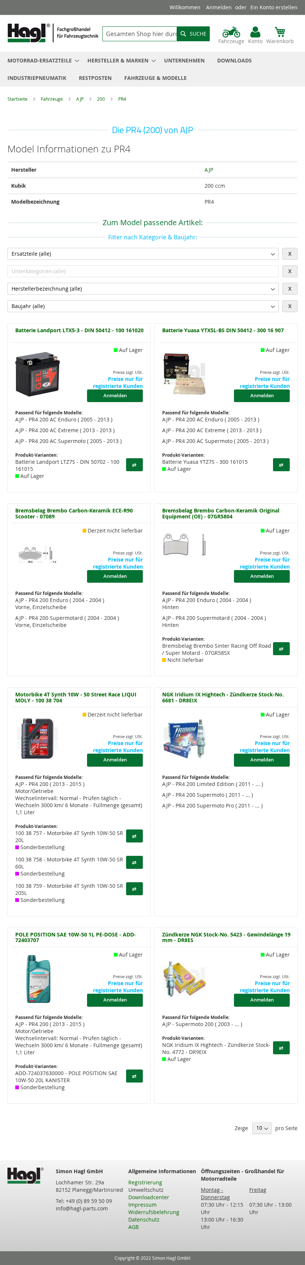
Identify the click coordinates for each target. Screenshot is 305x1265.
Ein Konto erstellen (274, 7)
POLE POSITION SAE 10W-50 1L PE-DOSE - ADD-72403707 (75, 937)
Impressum (142, 1204)
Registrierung (145, 1182)
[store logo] (53, 32)
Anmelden (219, 7)
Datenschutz (144, 1219)
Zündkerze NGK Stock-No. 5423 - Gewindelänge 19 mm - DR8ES (226, 937)
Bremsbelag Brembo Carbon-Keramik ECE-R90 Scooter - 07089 (74, 513)
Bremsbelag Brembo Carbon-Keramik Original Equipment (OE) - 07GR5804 (220, 513)
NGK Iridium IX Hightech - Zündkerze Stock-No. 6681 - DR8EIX (223, 697)
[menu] (152, 69)
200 (101, 99)
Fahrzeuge (52, 99)
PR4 (122, 99)
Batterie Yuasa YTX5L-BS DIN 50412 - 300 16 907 (223, 330)
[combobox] (156, 33)
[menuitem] (41, 60)
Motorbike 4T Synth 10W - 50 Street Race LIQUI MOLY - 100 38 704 (76, 697)
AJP (80, 99)
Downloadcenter (148, 1197)
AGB (133, 1226)
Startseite (18, 99)
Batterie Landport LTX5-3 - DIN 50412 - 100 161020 (79, 330)
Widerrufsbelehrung (153, 1212)
